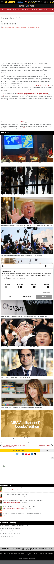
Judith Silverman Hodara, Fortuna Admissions (14, 515)
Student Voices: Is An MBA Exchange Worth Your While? (15, 377)
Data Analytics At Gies (20, 14)
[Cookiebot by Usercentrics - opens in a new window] (46, 266)
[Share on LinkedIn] (10, 23)
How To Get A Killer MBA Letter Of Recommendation (17, 488)
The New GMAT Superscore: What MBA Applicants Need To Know (21, 507)
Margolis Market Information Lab (40, 86)
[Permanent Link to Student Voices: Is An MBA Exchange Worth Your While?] (27, 362)
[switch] (20, 287)
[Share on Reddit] (15, 23)
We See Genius (29, 550)
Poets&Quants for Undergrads (36, 548)
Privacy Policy (21, 553)
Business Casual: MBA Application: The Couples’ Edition (15, 438)
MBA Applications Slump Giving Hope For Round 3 (14, 194)
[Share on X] (5, 23)
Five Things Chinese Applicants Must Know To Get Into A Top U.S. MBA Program (22, 346)
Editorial (18, 555)
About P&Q (3, 553)
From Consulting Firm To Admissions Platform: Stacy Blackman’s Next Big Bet (21, 407)
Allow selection (27, 296)
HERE (24, 128)
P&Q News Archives (12, 553)
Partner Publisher (20, 122)
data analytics (18, 442)
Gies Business (25, 442)
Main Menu (8, 9)
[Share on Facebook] (2, 23)
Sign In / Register (33, 555)
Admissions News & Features (9, 14)
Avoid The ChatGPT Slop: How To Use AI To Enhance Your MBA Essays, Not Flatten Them (24, 316)
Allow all (44, 296)
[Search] (52, 458)
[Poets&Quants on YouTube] (29, 454)
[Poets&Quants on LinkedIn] (32, 454)
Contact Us (25, 555)
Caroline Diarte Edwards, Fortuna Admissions (14, 489)
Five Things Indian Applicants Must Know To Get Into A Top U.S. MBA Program (21, 255)
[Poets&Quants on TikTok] (35, 454)
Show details (46, 292)
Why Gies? (44, 445)
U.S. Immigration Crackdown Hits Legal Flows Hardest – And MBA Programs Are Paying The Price (26, 225)
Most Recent (24, 9)
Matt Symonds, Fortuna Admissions (12, 502)
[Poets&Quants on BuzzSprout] (20, 454)
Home (2, 9)
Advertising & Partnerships (46, 553)
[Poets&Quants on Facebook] (23, 454)
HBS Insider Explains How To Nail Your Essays (15, 494)
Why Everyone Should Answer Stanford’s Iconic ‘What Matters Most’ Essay (23, 500)
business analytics (10, 442)
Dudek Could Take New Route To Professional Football (13, 445)
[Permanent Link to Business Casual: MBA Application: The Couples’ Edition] (27, 423)
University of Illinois (33, 442)
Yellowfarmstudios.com (30, 558)
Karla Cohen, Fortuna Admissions (12, 496)
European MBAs (48, 9)
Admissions (16, 9)
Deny (10, 296)
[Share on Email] (7, 23)
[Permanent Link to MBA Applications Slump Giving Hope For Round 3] (27, 180)
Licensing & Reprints (32, 553)
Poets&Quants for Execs (19, 548)
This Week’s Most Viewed (36, 9)
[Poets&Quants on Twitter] (17, 454)
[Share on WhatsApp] (13, 23)
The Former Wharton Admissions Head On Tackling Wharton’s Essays (22, 513)
